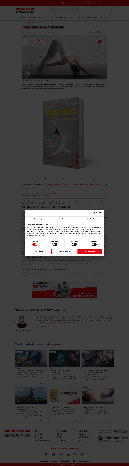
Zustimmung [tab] (38, 219)
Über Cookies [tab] (91, 219)
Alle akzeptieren (90, 251)
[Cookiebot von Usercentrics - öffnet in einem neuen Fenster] (94, 213)
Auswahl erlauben (64, 251)
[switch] (54, 244)
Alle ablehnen (39, 251)
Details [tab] (64, 219)
